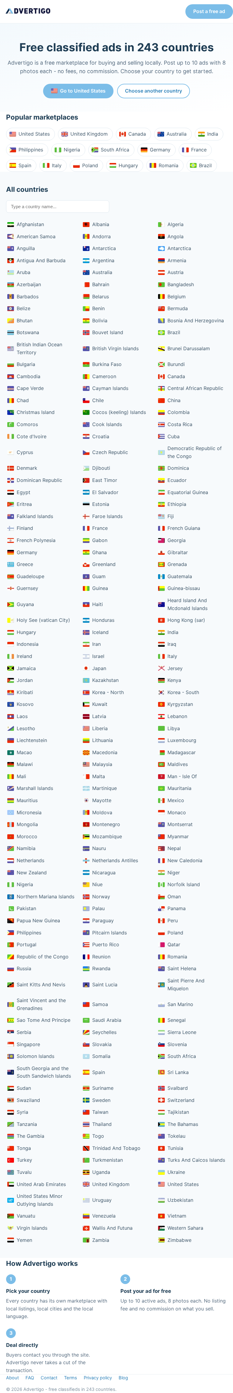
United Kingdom (89, 134)
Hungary (128, 165)
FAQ (29, 1378)
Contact (49, 1378)
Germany (160, 150)
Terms (70, 1378)
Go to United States (83, 91)
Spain (25, 165)
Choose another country (153, 91)
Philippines (31, 150)
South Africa (115, 150)
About (12, 1378)
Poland (90, 165)
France (199, 150)
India (212, 134)
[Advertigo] (28, 11)
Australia (177, 134)
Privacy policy (98, 1378)
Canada (137, 134)
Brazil (205, 165)
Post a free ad (209, 11)
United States (34, 134)
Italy (57, 165)
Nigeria (72, 150)
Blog (123, 1378)
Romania (168, 165)
